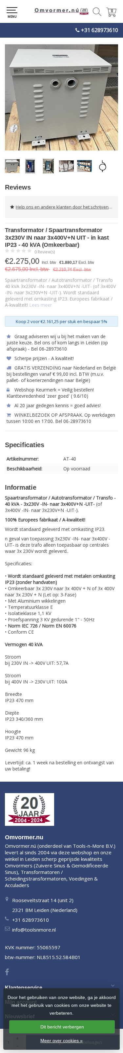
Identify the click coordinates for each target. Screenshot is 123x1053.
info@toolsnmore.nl (34, 929)
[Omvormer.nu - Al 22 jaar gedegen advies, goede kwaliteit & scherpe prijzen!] (61, 11)
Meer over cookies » (61, 1040)
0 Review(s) (44, 252)
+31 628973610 (99, 30)
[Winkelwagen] (111, 15)
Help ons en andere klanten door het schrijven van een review (67, 207)
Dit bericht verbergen (62, 1026)
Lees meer (40, 305)
